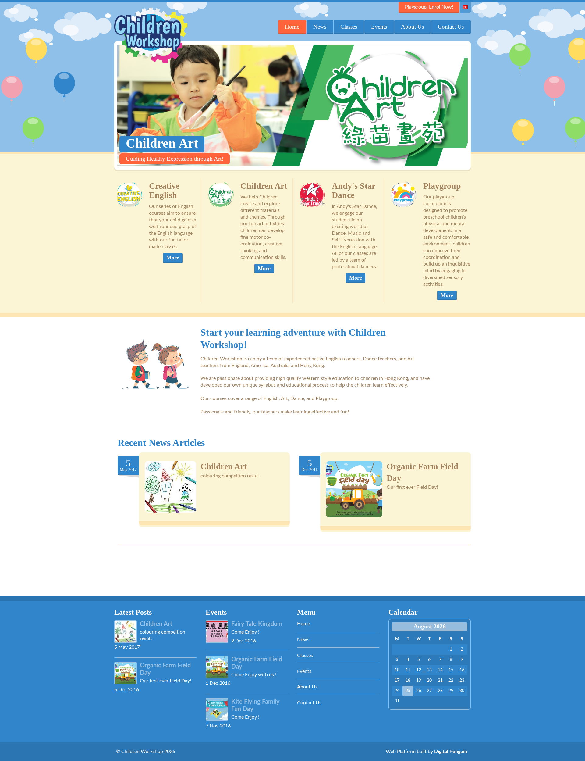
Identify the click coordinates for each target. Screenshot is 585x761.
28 (440, 691)
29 (450, 691)
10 (397, 670)
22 (450, 680)
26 (418, 691)
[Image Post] (170, 487)
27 (429, 691)
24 (397, 691)
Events (379, 26)
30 (461, 691)
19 (418, 680)
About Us (412, 26)
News (319, 26)
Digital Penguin (450, 751)
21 (440, 680)
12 (418, 670)
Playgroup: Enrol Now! (429, 7)
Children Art (223, 466)
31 (397, 701)
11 (408, 670)
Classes (348, 26)
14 (440, 670)
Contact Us (451, 26)
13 (429, 670)
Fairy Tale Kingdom (256, 624)
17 (397, 680)
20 (429, 680)
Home (292, 26)
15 (450, 670)
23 (461, 680)
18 (408, 680)
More (172, 258)
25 (408, 691)
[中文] (465, 7)
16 (461, 670)
